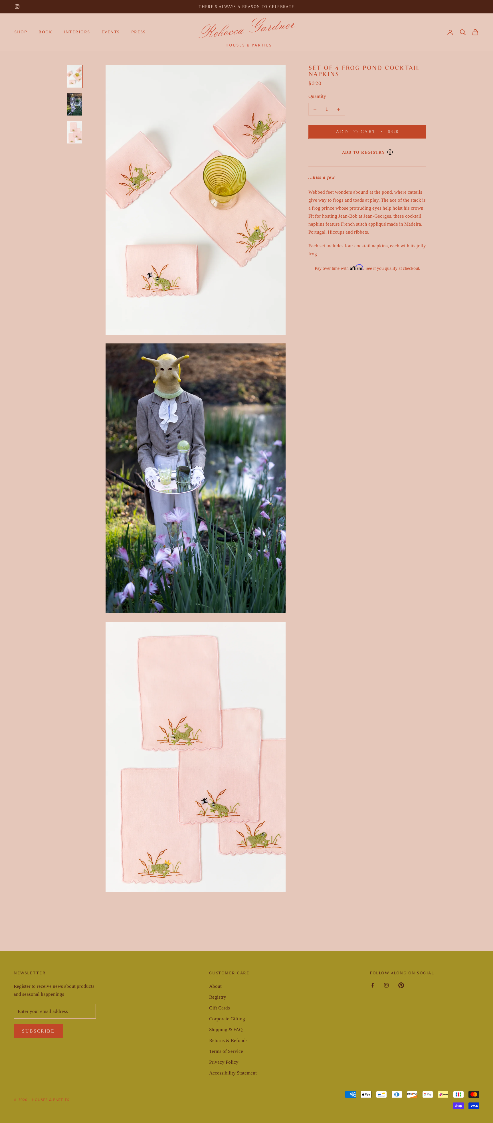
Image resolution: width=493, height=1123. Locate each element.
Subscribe (38, 1031)
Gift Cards (219, 1008)
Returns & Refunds (228, 1040)
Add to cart (374, 131)
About (215, 986)
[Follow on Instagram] (17, 6)
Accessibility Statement (233, 1073)
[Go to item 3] (75, 132)
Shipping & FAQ (226, 1029)
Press (138, 32)
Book (45, 32)
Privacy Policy (224, 1062)
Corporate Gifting (227, 1018)
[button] (462, 32)
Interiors (77, 32)
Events (111, 32)
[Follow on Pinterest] (401, 985)
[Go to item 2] (75, 104)
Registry (217, 997)
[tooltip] (390, 152)
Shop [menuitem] (20, 32)
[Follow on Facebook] (372, 985)
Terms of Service (226, 1051)
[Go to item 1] (75, 76)
